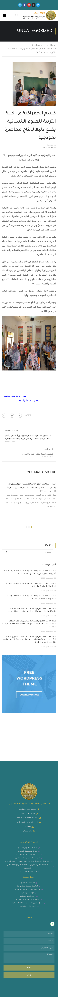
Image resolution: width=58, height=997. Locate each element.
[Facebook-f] (24, 5)
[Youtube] (29, 5)
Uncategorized (38, 45)
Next (29, 968)
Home (53, 45)
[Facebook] (20, 416)
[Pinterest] (4, 416)
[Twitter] (38, 5)
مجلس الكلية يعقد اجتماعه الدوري (37, 454)
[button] (32, 527)
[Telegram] (20, 5)
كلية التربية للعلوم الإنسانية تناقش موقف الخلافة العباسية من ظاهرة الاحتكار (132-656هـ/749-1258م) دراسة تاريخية (29, 624)
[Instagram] (33, 5)
